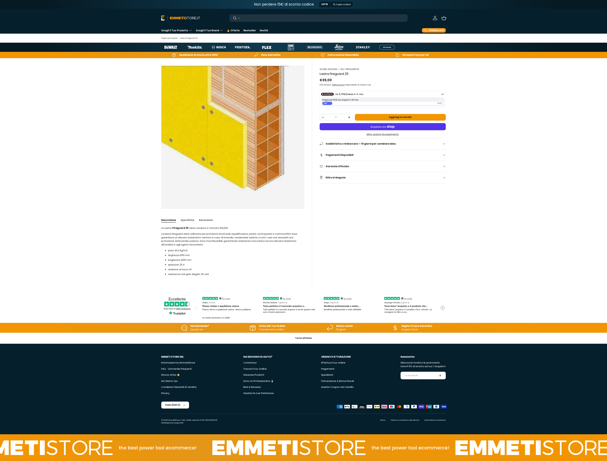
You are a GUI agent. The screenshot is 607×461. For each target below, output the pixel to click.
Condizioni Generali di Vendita (178, 387)
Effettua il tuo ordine (333, 362)
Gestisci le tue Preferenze (258, 393)
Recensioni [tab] (206, 220)
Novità (264, 30)
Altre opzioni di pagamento (383, 134)
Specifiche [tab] (187, 220)
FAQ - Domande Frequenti (176, 368)
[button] (443, 18)
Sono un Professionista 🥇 (258, 381)
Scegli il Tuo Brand (207, 30)
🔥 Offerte (233, 30)
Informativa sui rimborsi (435, 420)
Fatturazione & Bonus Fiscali (337, 381)
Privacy (165, 393)
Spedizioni (327, 374)
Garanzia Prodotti (253, 374)
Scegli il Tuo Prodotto (174, 30)
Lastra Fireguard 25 (189, 38)
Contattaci (250, 362)
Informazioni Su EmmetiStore (178, 362)
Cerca (383, 420)
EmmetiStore (174, 420)
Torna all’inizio (303, 338)
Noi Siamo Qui (169, 381)
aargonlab (178, 422)
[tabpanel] (232, 251)
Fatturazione (338, 84)
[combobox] (319, 18)
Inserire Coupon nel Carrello (337, 387)
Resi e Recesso (252, 387)
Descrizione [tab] (168, 220)
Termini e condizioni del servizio (405, 420)
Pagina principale (169, 38)
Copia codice (343, 4)
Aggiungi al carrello (400, 117)
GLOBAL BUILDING (328, 69)
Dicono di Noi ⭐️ (170, 374)
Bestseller (249, 30)
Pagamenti (327, 368)
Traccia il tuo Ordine (255, 368)
